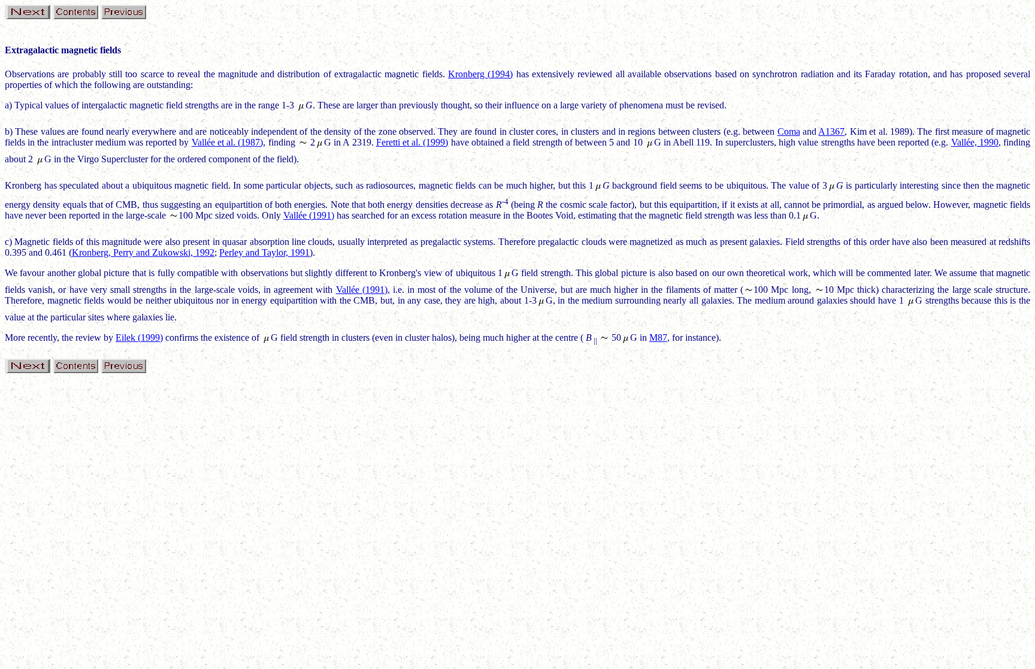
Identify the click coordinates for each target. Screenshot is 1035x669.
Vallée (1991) (308, 215)
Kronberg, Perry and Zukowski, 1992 (143, 252)
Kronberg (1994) (480, 74)
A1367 (831, 131)
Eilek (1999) (139, 337)
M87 (658, 337)
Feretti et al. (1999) (412, 142)
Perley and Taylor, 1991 (264, 252)
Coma (788, 131)
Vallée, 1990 (974, 142)
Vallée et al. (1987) (228, 142)
